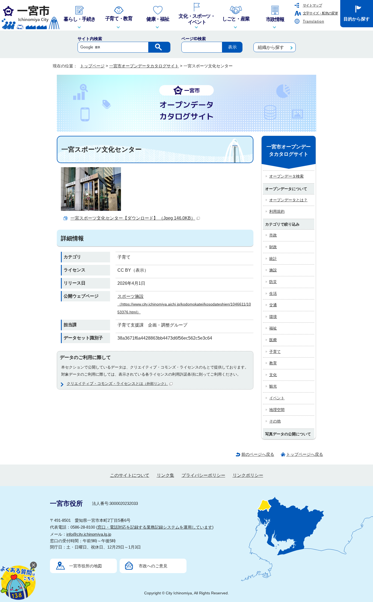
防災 (273, 282)
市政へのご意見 (153, 566)
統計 (273, 258)
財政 (273, 247)
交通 (273, 305)
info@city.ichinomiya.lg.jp (88, 534)
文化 (273, 375)
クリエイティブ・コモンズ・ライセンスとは (117, 383)
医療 (273, 340)
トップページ (92, 66)
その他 (275, 421)
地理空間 (277, 410)
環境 (273, 317)
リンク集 (165, 475)
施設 (273, 270)
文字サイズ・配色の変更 (320, 13)
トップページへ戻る (304, 454)
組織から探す (271, 47)
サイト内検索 (90, 38)
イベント (277, 398)
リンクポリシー (248, 475)
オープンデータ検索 (286, 176)
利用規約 (277, 211)
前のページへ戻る (257, 454)
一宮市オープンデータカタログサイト (144, 66)
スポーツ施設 (184, 304)
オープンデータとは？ (288, 200)
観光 (273, 386)
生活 (273, 293)
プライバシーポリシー (203, 475)
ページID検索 (193, 38)
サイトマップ (312, 5)
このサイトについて (129, 475)
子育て (275, 351)
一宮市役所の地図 (85, 566)
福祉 (273, 328)
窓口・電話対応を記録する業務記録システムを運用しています (154, 527)
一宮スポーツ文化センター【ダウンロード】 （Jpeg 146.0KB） (132, 218)
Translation (313, 21)
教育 (273, 363)
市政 (273, 235)
